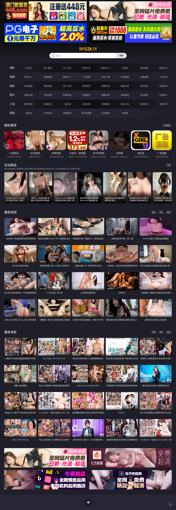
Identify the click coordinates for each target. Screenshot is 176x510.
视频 (12, 77)
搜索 (121, 55)
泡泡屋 (125, 113)
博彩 (12, 68)
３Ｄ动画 (86, 77)
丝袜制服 (125, 77)
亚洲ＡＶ (28, 77)
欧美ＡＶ (67, 77)
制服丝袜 (106, 86)
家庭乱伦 (48, 104)
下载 (168, 165)
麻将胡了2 (105, 68)
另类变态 (163, 86)
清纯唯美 (125, 95)
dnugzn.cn (88, 49)
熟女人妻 (106, 77)
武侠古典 (86, 104)
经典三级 (125, 86)
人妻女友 (67, 104)
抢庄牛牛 (163, 68)
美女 (154, 212)
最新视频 (10, 212)
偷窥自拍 (28, 95)
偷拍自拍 (48, 86)
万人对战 (67, 68)
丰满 (154, 332)
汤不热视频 (86, 113)
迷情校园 (106, 104)
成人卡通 (67, 86)
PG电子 (28, 68)
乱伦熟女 (144, 86)
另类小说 (125, 104)
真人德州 (48, 68)
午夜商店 (48, 113)
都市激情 (28, 104)
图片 (12, 95)
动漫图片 (86, 95)
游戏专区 (86, 68)
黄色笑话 (144, 104)
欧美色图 (67, 95)
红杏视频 (106, 113)
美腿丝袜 (106, 95)
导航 (12, 113)
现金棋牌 (144, 68)
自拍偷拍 (48, 77)
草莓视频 (67, 113)
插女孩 (29, 113)
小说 (12, 104)
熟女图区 (144, 95)
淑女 (161, 332)
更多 (168, 212)
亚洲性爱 (28, 86)
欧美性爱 (86, 86)
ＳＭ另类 (163, 77)
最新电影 (10, 332)
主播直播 (144, 77)
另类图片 (163, 95)
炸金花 (125, 68)
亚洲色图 (48, 95)
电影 (12, 86)
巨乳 (161, 212)
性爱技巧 (163, 104)
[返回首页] (170, 504)
